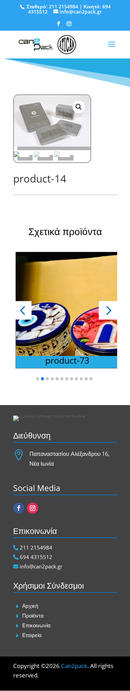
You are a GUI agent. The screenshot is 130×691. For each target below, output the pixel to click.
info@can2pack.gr (40, 566)
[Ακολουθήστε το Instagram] (32, 508)
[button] (108, 310)
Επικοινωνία (36, 625)
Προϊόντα (33, 615)
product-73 (66, 360)
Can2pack (74, 666)
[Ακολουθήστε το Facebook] (18, 508)
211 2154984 (63, 6)
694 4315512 (35, 556)
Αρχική (30, 605)
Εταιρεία (32, 634)
